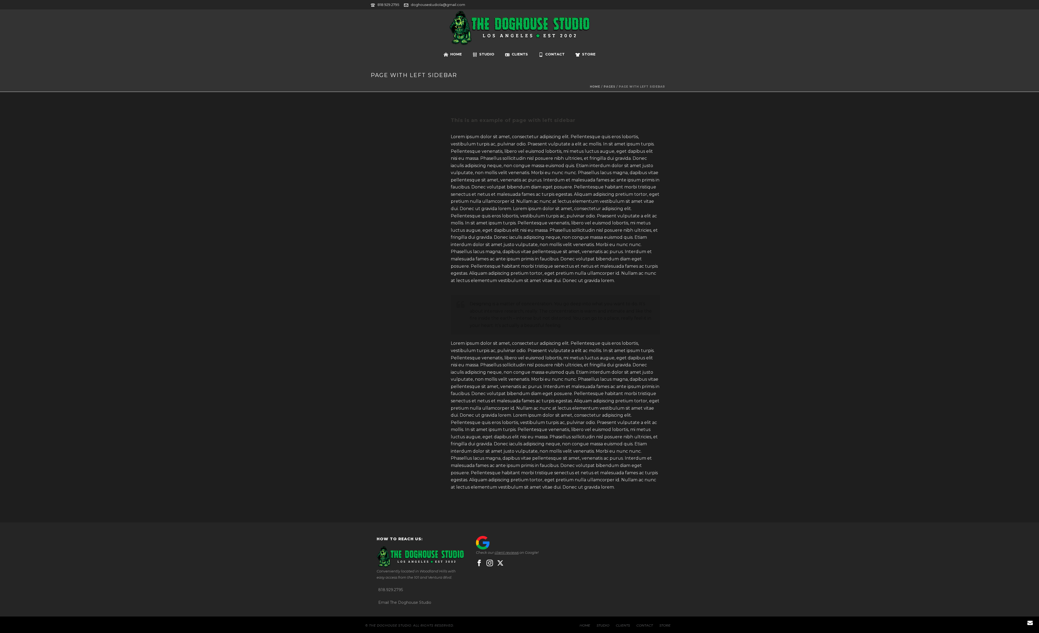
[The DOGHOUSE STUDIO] (519, 28)
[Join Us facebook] (479, 563)
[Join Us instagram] (489, 563)
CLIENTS (520, 54)
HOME (456, 54)
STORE (589, 54)
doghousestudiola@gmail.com (438, 4)
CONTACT (555, 54)
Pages (609, 86)
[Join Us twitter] (500, 563)
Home (595, 86)
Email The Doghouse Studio (404, 602)
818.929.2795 (388, 4)
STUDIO (486, 54)
